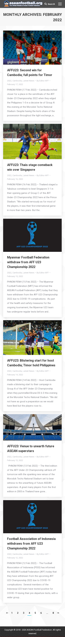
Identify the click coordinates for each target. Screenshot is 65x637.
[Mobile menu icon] (60, 4)
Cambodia (17, 81)
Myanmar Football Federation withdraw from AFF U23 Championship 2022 (28, 262)
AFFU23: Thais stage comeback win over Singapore (30, 167)
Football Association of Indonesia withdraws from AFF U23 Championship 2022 (31, 543)
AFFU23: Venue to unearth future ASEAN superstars (30, 448)
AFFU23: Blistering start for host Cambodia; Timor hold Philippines (31, 363)
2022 (9, 81)
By (43, 81)
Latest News (28, 81)
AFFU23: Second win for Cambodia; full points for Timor (29, 72)
